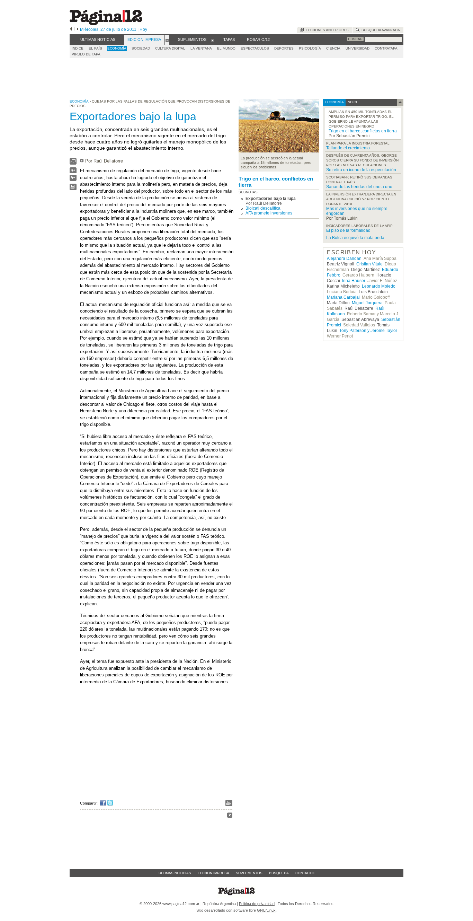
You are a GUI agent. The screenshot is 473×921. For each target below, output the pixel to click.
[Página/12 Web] (106, 23)
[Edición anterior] (71, 29)
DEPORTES (284, 48)
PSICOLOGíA (310, 48)
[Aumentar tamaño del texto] (73, 172)
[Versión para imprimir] (73, 188)
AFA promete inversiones (269, 213)
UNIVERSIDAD (357, 48)
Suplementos (249, 873)
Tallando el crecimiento (348, 148)
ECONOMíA (116, 48)
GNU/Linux (266, 910)
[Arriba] (229, 816)
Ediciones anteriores (326, 30)
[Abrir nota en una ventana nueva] (73, 163)
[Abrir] (167, 40)
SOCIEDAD (141, 48)
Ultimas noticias (175, 873)
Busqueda (279, 873)
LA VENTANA (201, 48)
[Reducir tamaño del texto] (73, 179)
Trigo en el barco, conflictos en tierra (276, 182)
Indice (77, 48)
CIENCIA (333, 48)
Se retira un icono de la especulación (361, 169)
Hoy (143, 29)
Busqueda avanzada (379, 30)
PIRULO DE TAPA (86, 54)
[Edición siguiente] (78, 29)
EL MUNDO (226, 48)
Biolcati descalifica (263, 208)
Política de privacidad (257, 904)
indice (352, 102)
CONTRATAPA (386, 48)
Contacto (304, 873)
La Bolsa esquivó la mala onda (355, 237)
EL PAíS (95, 48)
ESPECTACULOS (255, 48)
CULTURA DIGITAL (170, 48)
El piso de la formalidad (348, 230)
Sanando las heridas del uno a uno (359, 186)
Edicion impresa (213, 873)
